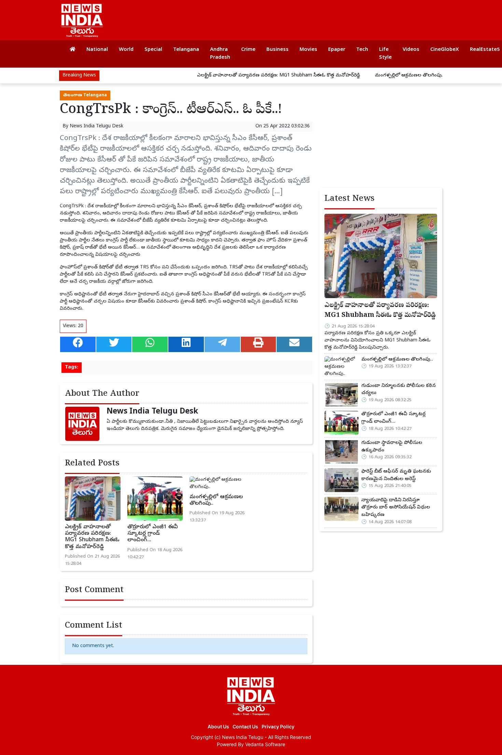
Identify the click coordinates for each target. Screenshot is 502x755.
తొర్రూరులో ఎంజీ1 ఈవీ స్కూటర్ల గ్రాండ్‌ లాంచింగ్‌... (152, 533)
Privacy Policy (278, 726)
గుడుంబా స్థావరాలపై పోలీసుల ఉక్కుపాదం (391, 446)
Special (153, 49)
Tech (362, 49)
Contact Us (245, 726)
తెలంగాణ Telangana (85, 95)
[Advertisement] (314, 17)
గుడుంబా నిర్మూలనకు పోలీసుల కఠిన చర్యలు (398, 389)
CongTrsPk (72, 206)
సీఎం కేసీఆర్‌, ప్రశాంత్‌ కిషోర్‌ (203, 206)
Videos (411, 49)
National (97, 49)
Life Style (385, 53)
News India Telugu (242, 737)
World (126, 49)
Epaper (336, 49)
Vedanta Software (265, 744)
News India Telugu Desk (96, 126)
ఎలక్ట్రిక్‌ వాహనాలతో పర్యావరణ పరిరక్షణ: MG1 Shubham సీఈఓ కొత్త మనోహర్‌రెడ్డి (261, 75)
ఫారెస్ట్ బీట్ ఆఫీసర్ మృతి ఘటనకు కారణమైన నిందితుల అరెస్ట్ (396, 475)
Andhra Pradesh (220, 53)
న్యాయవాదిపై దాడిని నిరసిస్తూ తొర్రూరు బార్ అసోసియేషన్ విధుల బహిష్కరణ (395, 507)
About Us (218, 726)
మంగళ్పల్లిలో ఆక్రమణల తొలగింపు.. (392, 75)
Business (277, 49)
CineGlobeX (444, 49)
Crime (248, 49)
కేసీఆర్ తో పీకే (190, 213)
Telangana (186, 49)
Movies (308, 49)
